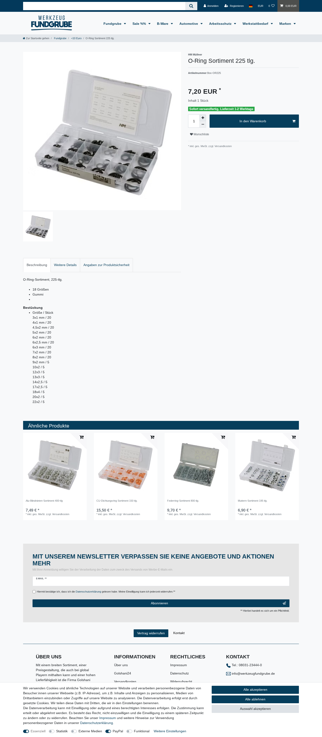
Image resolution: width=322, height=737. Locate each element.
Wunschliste (201, 134)
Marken (285, 23)
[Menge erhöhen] (202, 117)
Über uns (121, 665)
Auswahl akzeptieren (255, 709)
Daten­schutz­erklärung (96, 723)
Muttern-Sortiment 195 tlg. (252, 500)
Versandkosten (125, 681)
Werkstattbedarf (256, 23)
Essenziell (38, 731)
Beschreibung (37, 265)
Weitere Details (65, 265)
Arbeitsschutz (220, 23)
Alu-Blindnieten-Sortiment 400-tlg (44, 500)
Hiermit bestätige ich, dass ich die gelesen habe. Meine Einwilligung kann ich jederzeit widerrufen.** (106, 591)
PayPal (118, 731)
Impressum (178, 665)
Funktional (141, 731)
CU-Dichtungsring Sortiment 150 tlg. (116, 500)
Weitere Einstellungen (170, 731)
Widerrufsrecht (181, 681)
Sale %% (139, 23)
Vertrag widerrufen (151, 633)
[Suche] (191, 6)
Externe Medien (90, 731)
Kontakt (179, 633)
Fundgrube (112, 23)
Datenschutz (179, 673)
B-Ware (163, 23)
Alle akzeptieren (255, 689)
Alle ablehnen (255, 699)
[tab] (37, 265)
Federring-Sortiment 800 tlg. (183, 500)
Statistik (62, 731)
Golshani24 (122, 673)
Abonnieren (159, 603)
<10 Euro (76, 38)
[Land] (250, 6)
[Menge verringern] (202, 124)
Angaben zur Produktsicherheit (106, 265)
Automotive (189, 23)
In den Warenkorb (252, 121)
